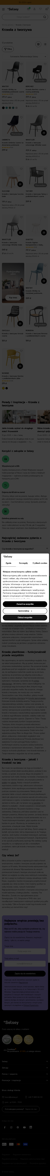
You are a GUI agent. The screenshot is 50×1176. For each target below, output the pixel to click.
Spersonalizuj (23, 611)
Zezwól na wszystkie (25, 604)
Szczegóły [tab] (23, 563)
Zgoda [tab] (8, 563)
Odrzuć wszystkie (25, 617)
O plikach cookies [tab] (40, 563)
